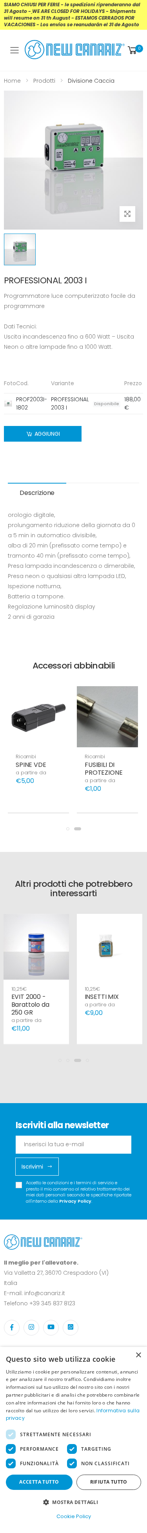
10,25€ (19, 989)
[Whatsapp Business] (70, 1327)
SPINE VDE (31, 764)
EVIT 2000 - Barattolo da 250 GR (30, 1004)
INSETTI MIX (102, 996)
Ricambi (26, 756)
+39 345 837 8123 (52, 1303)
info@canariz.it (44, 1293)
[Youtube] (51, 1327)
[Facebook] (12, 1327)
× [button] (138, 1355)
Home (12, 81)
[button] (134, 50)
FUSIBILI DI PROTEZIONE (103, 768)
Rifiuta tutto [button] (108, 1482)
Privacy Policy (75, 1201)
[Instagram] (31, 1327)
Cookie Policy (73, 1516)
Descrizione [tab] (37, 492)
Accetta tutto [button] (39, 1482)
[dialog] (73, 1440)
